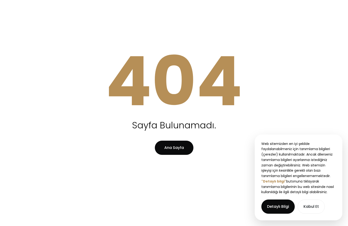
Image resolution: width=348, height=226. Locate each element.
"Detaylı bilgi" (273, 181)
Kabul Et (311, 206)
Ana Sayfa (174, 147)
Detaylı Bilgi (278, 206)
